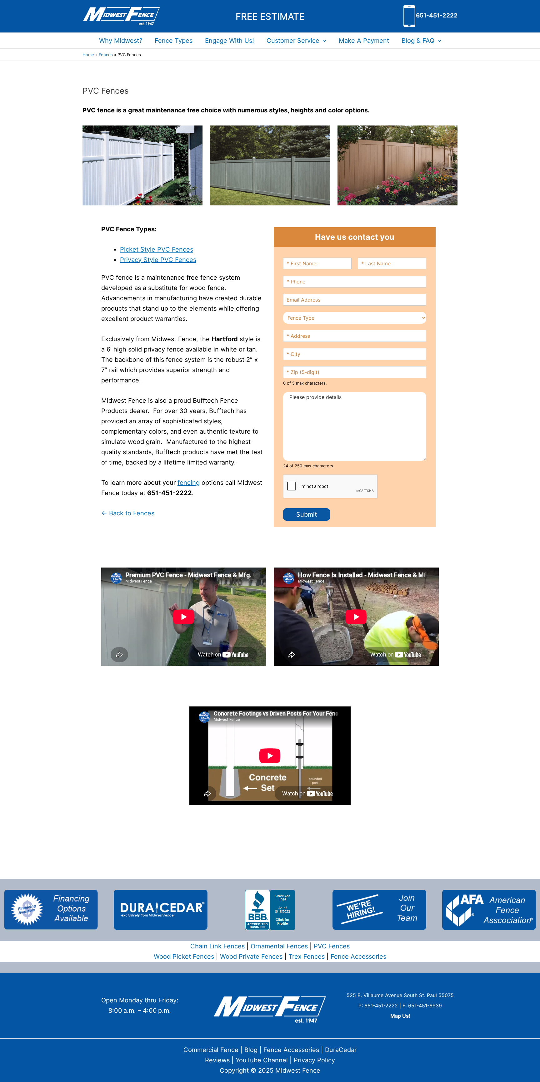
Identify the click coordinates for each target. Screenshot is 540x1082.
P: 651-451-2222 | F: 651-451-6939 (400, 1005)
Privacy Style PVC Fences (158, 259)
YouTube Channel (262, 1060)
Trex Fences (306, 956)
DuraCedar (341, 1050)
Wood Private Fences (251, 956)
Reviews (217, 1060)
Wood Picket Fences (184, 956)
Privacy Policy (314, 1060)
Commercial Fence (210, 1050)
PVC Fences (332, 946)
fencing (189, 482)
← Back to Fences (127, 513)
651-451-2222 (437, 15)
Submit (306, 514)
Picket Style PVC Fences (156, 249)
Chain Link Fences (217, 946)
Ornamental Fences (279, 946)
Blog (251, 1050)
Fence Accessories (358, 956)
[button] (270, 16)
